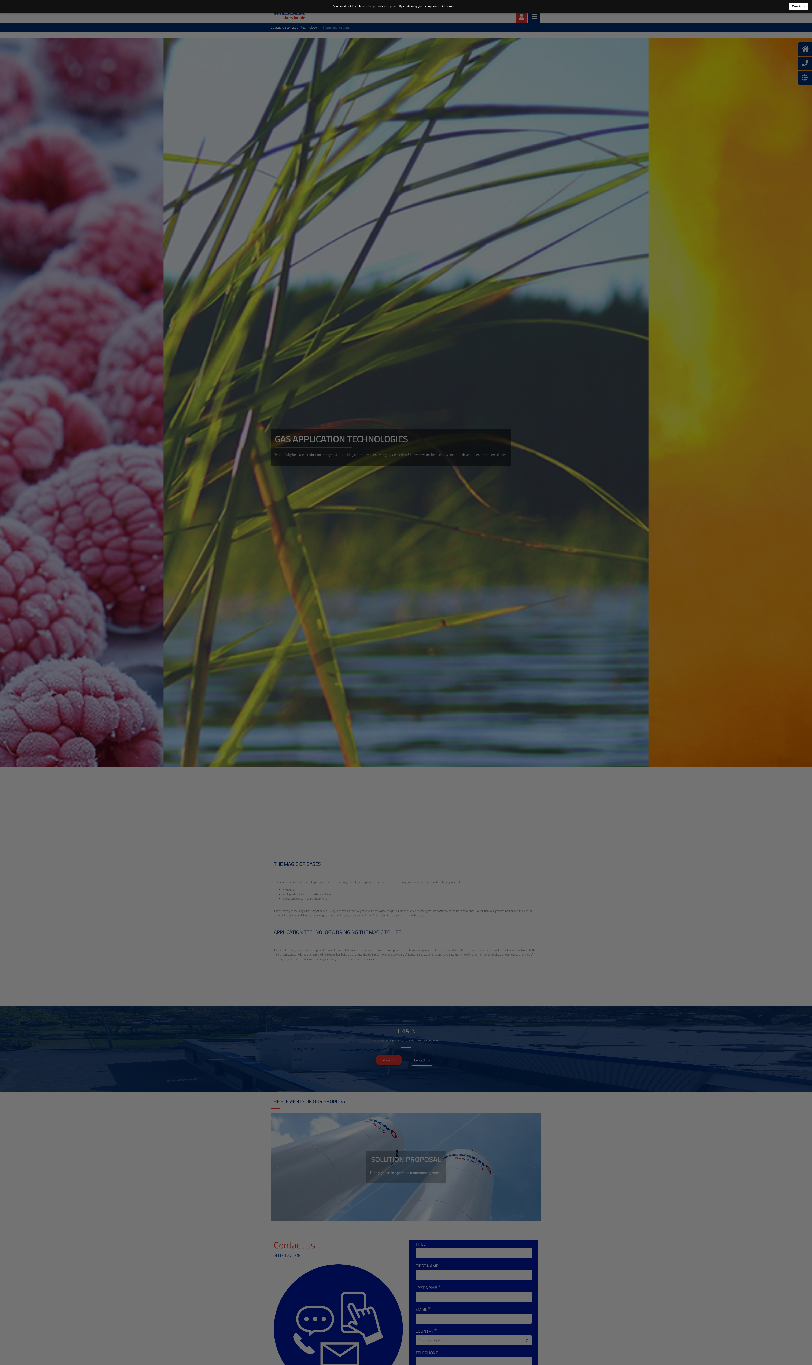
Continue (798, 6)
